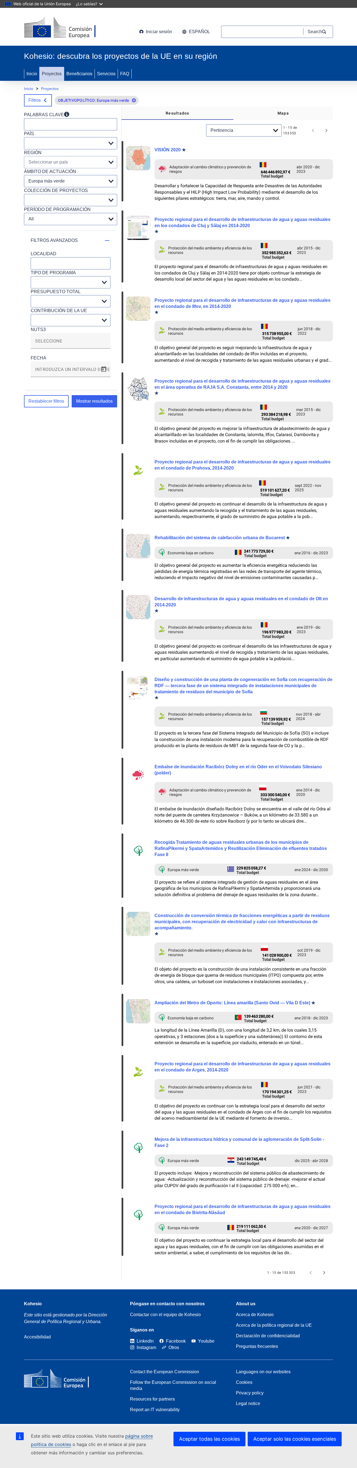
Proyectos (52, 73)
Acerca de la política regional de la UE (274, 1325)
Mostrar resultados (94, 401)
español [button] (199, 31)
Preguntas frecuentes (257, 1346)
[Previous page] (313, 130)
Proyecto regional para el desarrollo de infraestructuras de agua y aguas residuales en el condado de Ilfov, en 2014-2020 (243, 303)
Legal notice (248, 1403)
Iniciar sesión (159, 31)
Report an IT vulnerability (155, 1409)
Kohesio (33, 1303)
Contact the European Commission (164, 1371)
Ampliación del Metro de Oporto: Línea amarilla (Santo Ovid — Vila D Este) (232, 1002)
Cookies (244, 1382)
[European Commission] (69, 28)
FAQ (124, 73)
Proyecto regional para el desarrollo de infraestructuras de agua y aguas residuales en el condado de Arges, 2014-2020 (243, 1066)
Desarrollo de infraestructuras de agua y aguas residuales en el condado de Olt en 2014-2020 (241, 601)
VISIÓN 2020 (168, 149)
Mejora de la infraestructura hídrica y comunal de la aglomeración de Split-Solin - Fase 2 (239, 1142)
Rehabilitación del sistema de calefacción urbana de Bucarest (220, 537)
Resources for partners (152, 1399)
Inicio (31, 73)
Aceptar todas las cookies (209, 1439)
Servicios (106, 73)
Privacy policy (250, 1393)
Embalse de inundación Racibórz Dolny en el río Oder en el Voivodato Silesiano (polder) (238, 769)
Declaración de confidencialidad (268, 1335)
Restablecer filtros (46, 401)
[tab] (177, 113)
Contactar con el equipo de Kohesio (165, 1314)
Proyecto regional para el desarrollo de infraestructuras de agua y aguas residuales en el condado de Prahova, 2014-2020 (243, 465)
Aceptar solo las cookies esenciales (294, 1439)
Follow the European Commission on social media (173, 1385)
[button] (134, 100)
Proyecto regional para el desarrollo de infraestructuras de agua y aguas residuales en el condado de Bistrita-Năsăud (243, 1209)
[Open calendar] (103, 369)
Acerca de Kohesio (255, 1314)
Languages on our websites (263, 1371)
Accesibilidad (37, 1337)
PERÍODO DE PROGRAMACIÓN (57, 209)
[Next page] (326, 130)
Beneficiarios (79, 73)
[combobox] (70, 343)
